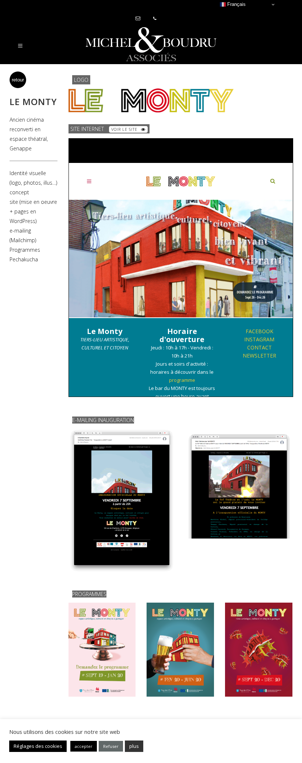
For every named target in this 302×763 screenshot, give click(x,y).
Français (236, 4)
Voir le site (124, 129)
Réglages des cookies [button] (38, 746)
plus (134, 746)
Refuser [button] (111, 746)
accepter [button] (83, 746)
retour (18, 80)
